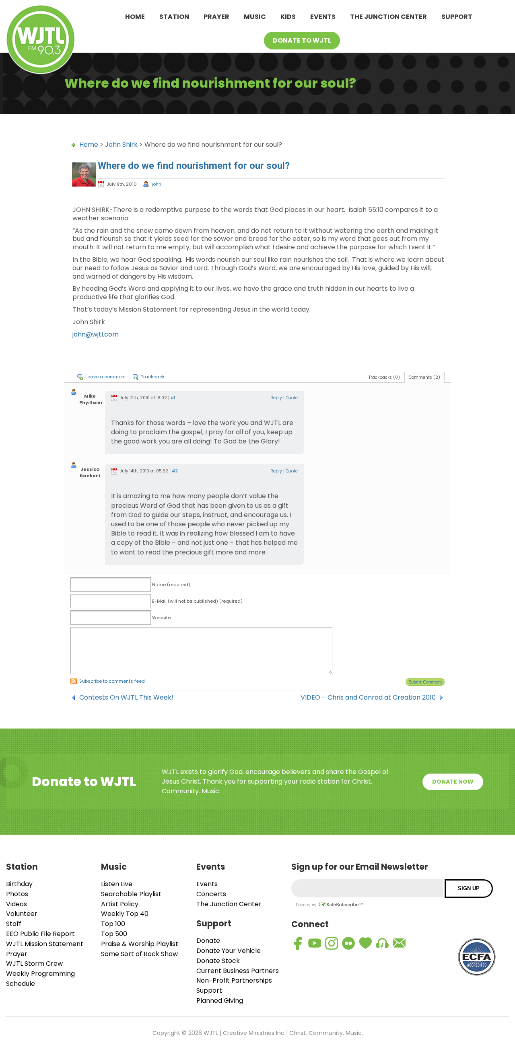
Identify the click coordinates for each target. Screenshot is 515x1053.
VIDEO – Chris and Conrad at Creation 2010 (368, 697)
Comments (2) (424, 377)
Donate (208, 940)
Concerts (211, 894)
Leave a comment (105, 377)
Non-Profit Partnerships (234, 980)
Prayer (216, 16)
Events (323, 16)
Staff (13, 923)
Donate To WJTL (302, 40)
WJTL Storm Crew (34, 963)
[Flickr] (348, 943)
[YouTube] (314, 943)
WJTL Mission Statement (44, 943)
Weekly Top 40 (124, 913)
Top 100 (113, 923)
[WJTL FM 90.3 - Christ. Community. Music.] (40, 41)
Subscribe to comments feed (112, 681)
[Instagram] (331, 943)
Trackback (153, 377)
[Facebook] (297, 943)
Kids (288, 16)
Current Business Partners (237, 970)
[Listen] (382, 943)
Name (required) (171, 584)
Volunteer (21, 913)
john (156, 184)
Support (456, 16)
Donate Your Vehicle (228, 950)
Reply (276, 398)
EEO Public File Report (40, 933)
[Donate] (365, 943)
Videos (16, 904)
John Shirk (121, 144)
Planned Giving (219, 1000)
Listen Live (116, 884)
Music (255, 16)
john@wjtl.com (95, 334)
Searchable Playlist (131, 894)
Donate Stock (218, 960)
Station (174, 16)
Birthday (19, 884)
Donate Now (453, 782)
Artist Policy (119, 904)
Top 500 (114, 933)
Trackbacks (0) (384, 377)
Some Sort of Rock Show (139, 954)
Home (135, 16)
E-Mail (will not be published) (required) (197, 601)
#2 (175, 471)
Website (161, 617)
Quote (292, 398)
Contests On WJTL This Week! (126, 697)
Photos (17, 894)
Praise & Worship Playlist (139, 943)
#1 (173, 398)
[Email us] (399, 943)
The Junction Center (388, 16)
